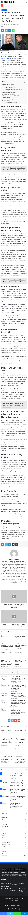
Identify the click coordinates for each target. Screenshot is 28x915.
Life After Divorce (7, 90)
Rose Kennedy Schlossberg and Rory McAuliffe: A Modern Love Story (18, 798)
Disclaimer (13, 905)
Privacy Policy (16, 903)
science (4, 851)
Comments (22, 672)
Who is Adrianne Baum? (8, 84)
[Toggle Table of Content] (23, 82)
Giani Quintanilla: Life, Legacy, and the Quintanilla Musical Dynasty (20, 662)
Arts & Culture (5, 817)
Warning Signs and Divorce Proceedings (12, 89)
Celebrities (4, 10)
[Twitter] (6, 544)
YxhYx (16, 900)
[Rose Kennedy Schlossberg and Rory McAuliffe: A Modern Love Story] (5, 798)
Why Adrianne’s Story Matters (10, 99)
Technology (4, 855)
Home (4, 903)
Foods (3, 835)
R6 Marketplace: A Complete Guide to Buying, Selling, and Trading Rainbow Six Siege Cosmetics (20, 759)
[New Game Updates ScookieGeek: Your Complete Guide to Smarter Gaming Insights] (23, 890)
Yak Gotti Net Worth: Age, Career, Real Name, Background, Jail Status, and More (6, 662)
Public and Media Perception (9, 92)
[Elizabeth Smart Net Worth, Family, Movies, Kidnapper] (21, 638)
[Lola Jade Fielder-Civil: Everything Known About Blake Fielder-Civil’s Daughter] (5, 695)
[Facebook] (2, 544)
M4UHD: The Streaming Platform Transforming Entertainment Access (16, 805)
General (4, 840)
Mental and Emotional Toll (9, 94)
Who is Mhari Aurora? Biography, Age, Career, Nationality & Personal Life (7, 646)
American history (5, 58)
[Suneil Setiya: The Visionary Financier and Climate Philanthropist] (5, 776)
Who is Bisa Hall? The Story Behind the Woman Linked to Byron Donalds (18, 791)
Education (4, 824)
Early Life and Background (9, 85)
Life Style (4, 846)
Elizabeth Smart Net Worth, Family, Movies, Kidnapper (20, 645)
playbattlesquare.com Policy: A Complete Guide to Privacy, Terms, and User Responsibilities (20, 741)
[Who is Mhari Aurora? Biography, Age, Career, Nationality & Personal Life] (7, 638)
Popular (13, 672)
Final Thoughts (7, 100)
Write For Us (9, 903)
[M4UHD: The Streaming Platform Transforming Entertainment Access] (5, 805)
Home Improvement (6, 844)
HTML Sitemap (20, 905)
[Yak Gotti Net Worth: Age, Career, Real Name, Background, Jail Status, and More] (7, 655)
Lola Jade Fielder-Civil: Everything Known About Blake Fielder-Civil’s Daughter (18, 695)
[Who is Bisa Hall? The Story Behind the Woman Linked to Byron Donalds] (5, 791)
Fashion (4, 831)
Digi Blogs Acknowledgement (10, 102)
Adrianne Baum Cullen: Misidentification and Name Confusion (13, 96)
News (3, 849)
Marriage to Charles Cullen (9, 87)
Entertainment (5, 826)
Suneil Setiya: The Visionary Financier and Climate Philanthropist (17, 775)
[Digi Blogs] (9, 2)
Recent (4, 672)
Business (4, 819)
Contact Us (7, 905)
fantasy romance (6, 828)
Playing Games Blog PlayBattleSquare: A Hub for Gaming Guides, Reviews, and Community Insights (6, 741)
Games (3, 837)
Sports (3, 853)
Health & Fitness (6, 842)
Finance (4, 833)
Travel (3, 858)
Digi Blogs (5, 527)
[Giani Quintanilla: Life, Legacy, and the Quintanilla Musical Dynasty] (21, 655)
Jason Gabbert (6, 24)
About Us (23, 903)
